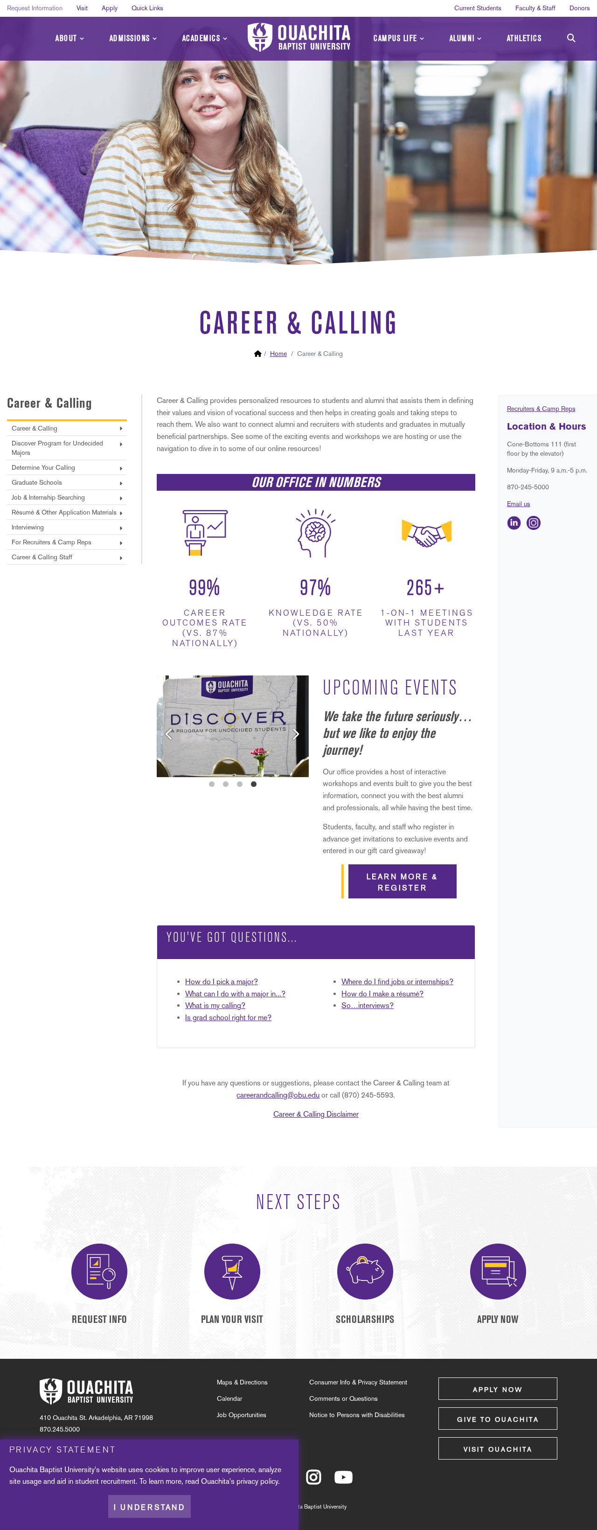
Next (287, 726)
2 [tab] (225, 784)
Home (278, 353)
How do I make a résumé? (382, 993)
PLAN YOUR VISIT (232, 1319)
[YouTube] (343, 1481)
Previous (161, 726)
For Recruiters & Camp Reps (51, 542)
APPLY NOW (498, 1319)
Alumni (462, 38)
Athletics (524, 38)
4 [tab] (253, 784)
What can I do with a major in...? (235, 993)
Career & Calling (49, 403)
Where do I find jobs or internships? (397, 981)
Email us (518, 504)
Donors (579, 8)
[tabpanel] (233, 726)
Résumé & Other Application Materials (64, 512)
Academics (201, 38)
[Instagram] (313, 1481)
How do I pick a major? (221, 981)
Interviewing (28, 527)
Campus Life (395, 38)
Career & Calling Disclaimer (316, 1114)
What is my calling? (215, 1005)
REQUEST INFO (99, 1319)
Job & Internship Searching (48, 497)
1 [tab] (211, 784)
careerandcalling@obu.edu (277, 1095)
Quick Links (147, 8)
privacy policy (257, 1481)
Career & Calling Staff (42, 557)
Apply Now (498, 1389)
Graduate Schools (37, 482)
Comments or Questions (343, 1398)
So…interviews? (367, 1005)
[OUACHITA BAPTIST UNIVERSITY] (299, 37)
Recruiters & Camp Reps (541, 408)
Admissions (130, 38)
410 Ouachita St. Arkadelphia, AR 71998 (96, 1417)
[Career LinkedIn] (514, 522)
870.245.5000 (60, 1429)
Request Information (34, 8)
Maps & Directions (242, 1382)
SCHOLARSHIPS (365, 1319)
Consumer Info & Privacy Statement (358, 1382)
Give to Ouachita (498, 1419)
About (66, 38)
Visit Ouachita (498, 1449)
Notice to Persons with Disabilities (357, 1415)
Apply (110, 8)
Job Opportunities (241, 1415)
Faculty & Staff (535, 8)
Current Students (477, 8)
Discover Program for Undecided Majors (57, 447)
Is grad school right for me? (228, 1017)
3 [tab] (239, 784)
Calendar (229, 1398)
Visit (82, 8)
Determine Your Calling (43, 467)
